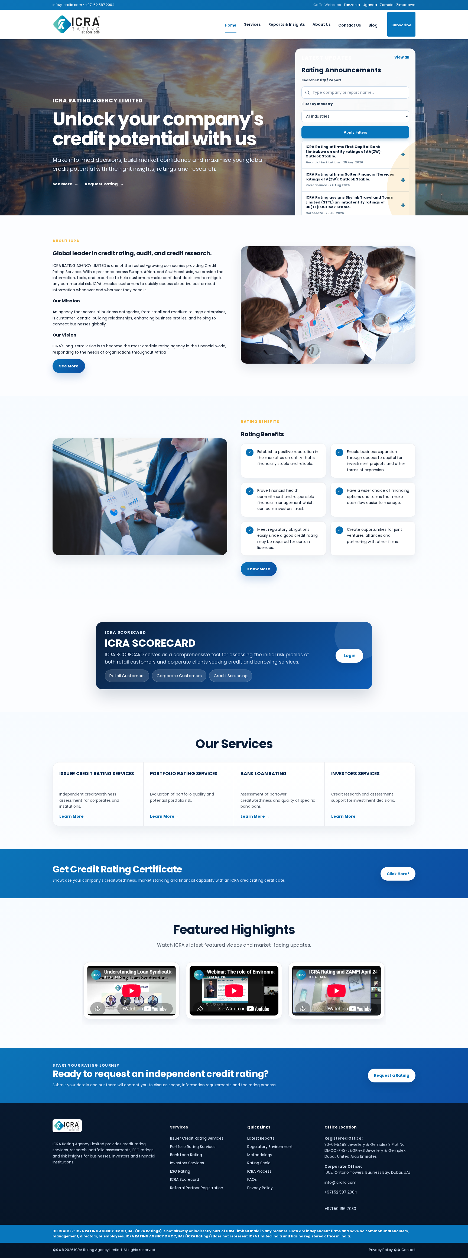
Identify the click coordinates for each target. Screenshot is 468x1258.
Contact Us (349, 25)
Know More (258, 569)
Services (252, 24)
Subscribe (401, 25)
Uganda (370, 4)
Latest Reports (260, 1138)
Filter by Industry (317, 104)
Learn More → (73, 816)
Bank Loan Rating (186, 1154)
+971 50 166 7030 (340, 1208)
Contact (408, 1249)
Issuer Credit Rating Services (196, 1138)
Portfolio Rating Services (193, 1146)
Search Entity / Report (321, 80)
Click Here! (398, 874)
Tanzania (352, 4)
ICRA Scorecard (184, 1179)
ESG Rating (180, 1171)
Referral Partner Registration (196, 1188)
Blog (373, 25)
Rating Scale (259, 1163)
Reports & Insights (286, 24)
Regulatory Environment (270, 1146)
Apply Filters (355, 132)
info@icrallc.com (67, 4)
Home (230, 25)
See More (62, 184)
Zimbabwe (405, 4)
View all (401, 57)
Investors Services (187, 1163)
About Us (322, 24)
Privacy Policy (260, 1188)
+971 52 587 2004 (100, 4)
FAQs (252, 1179)
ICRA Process (259, 1171)
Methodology (259, 1154)
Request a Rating (391, 1075)
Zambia (387, 4)
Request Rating (101, 184)
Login (349, 655)
